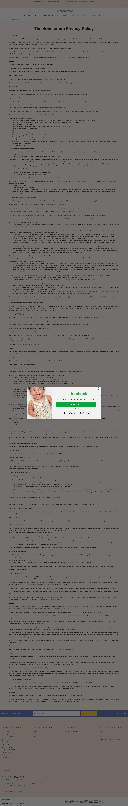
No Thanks (76, 409)
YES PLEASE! (76, 404)
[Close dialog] (99, 388)
